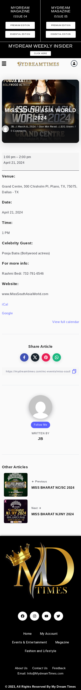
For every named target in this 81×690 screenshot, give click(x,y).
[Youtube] (46, 616)
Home (27, 634)
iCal (5, 304)
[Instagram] (34, 616)
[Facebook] (22, 616)
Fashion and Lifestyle (40, 651)
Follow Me (40, 424)
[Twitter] (58, 616)
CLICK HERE (40, 53)
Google (7, 313)
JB (13, 126)
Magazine (62, 642)
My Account (49, 634)
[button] (4, 64)
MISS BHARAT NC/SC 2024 (52, 487)
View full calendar (65, 322)
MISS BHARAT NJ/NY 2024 (52, 514)
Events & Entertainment (29, 642)
